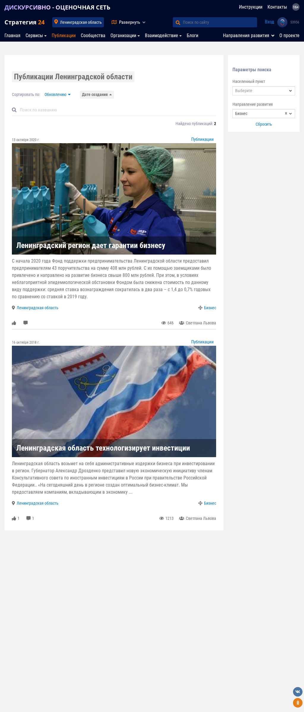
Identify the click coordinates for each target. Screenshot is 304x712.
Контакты (277, 7)
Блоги (192, 35)
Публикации (64, 35)
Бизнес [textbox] (261, 113)
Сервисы (34, 35)
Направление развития (252, 104)
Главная (12, 35)
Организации (123, 35)
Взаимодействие (161, 35)
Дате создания (95, 94)
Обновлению (55, 94)
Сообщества (93, 35)
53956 (294, 22)
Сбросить (264, 124)
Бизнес (210, 307)
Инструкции (250, 7)
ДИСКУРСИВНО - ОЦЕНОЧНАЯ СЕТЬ (57, 7)
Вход (269, 22)
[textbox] (263, 91)
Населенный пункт (248, 81)
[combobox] (263, 90)
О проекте (289, 35)
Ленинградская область (81, 22)
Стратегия (24, 22)
